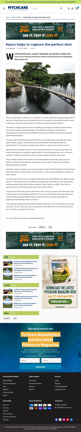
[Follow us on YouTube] (67, 419)
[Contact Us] (69, 8)
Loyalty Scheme (60, 389)
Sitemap (6, 419)
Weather (5, 389)
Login (57, 380)
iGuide (5, 395)
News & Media (16, 17)
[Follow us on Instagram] (64, 419)
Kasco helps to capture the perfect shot (36, 17)
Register (58, 383)
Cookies (5, 411)
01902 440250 (62, 405)
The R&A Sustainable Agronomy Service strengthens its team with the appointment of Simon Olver (26, 269)
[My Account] (72, 8)
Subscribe (40, 367)
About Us (6, 405)
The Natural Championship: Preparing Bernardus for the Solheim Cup (25, 262)
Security (6, 408)
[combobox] (45, 8)
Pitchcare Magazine (9, 383)
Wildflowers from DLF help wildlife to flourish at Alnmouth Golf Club (25, 276)
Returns (31, 389)
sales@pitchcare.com (64, 407)
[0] (76, 8)
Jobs (4, 386)
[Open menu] (4, 8)
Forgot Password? (61, 386)
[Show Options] (59, 360)
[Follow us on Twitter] (60, 419)
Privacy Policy (7, 414)
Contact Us (32, 380)
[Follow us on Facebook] (56, 419)
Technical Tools (8, 392)
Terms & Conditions (9, 417)
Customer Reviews (35, 383)
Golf (15, 318)
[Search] (61, 8)
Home (8, 17)
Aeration (6, 318)
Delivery (32, 386)
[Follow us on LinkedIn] (71, 419)
